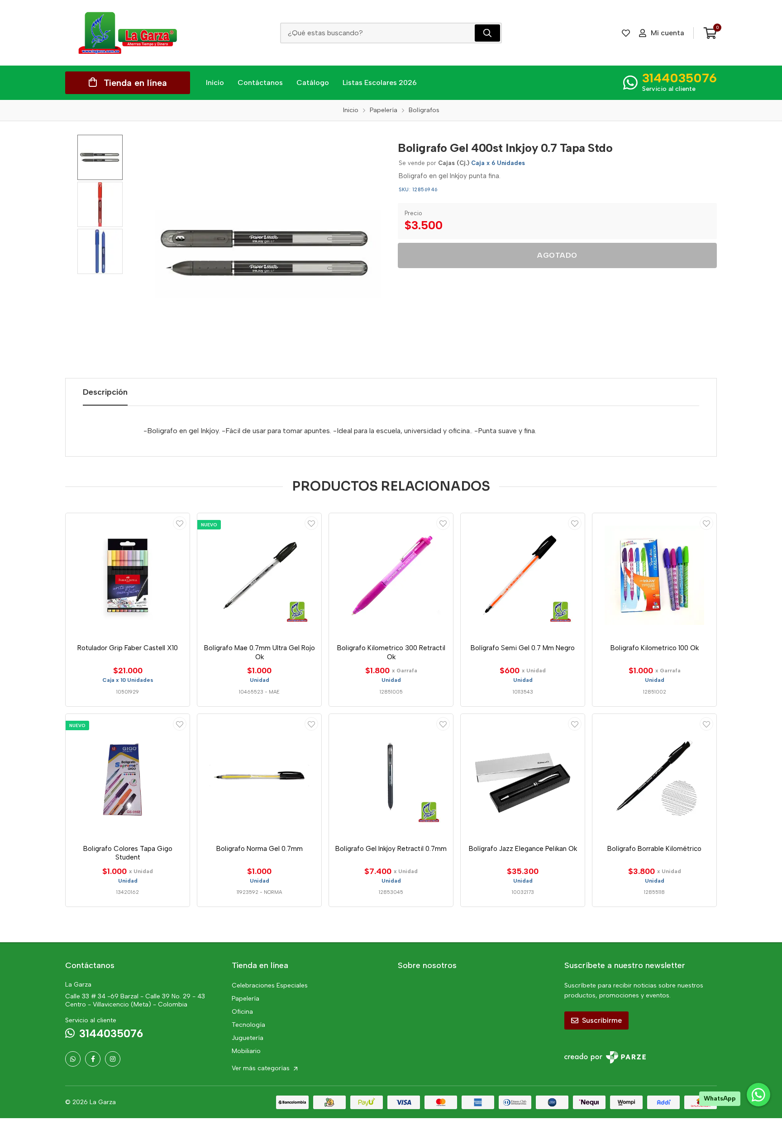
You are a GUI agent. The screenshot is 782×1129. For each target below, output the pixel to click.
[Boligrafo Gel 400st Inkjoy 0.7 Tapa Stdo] (266, 253)
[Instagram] (112, 1059)
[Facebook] (92, 1059)
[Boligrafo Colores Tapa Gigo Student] (128, 776)
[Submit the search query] (487, 33)
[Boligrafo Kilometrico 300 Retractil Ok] (391, 575)
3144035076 (679, 77)
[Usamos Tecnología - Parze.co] (605, 1057)
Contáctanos (260, 82)
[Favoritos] (626, 33)
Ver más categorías (261, 1068)
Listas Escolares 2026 (380, 82)
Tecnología (248, 1025)
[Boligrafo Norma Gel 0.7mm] (259, 776)
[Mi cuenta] (179, 523)
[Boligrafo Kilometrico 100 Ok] (654, 575)
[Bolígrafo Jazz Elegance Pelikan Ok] (523, 776)
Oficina (242, 1012)
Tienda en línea (135, 82)
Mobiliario (246, 1051)
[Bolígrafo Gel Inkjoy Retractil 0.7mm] (391, 776)
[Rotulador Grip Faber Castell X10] (128, 575)
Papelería (245, 998)
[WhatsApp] (73, 1059)
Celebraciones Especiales (270, 985)
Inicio (215, 82)
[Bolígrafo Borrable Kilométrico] (654, 776)
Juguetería (247, 1038)
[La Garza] (128, 33)
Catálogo (312, 82)
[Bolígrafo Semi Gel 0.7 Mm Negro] (523, 575)
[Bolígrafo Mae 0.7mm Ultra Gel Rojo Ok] (259, 575)
